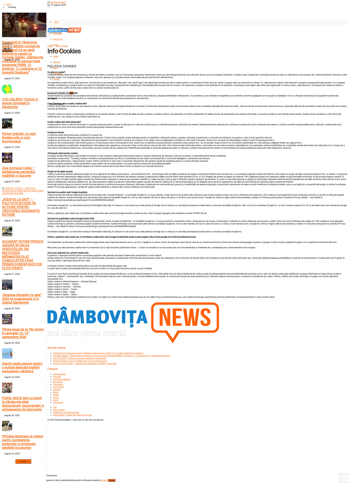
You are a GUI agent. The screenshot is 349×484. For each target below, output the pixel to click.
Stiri (56, 22)
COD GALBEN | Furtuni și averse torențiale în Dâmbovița (20, 103)
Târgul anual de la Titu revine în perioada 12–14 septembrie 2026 (23, 333)
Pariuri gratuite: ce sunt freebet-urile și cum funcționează (19, 137)
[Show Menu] (48, 26)
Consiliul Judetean (62, 379)
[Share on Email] (55, 60)
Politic (56, 395)
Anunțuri (56, 62)
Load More (23, 461)
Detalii (104, 480)
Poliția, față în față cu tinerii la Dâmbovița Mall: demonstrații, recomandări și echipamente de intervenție (23, 403)
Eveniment (58, 384)
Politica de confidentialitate (66, 412)
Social (55, 56)
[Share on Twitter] (51, 60)
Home (50, 46)
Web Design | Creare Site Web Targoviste (72, 415)
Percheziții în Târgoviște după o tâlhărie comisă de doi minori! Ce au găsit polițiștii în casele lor (21, 48)
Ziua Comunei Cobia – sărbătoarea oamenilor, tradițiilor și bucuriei (19, 172)
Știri (55, 407)
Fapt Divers (58, 39)
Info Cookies (62, 46)
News (55, 392)
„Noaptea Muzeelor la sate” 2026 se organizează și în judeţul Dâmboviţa (22, 298)
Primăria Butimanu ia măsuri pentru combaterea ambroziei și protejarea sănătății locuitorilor (22, 442)
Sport (55, 400)
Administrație (59, 374)
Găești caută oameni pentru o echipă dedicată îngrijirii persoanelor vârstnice (22, 367)
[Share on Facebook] (48, 60)
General (56, 389)
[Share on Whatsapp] (54, 60)
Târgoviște (58, 402)
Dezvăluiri (57, 382)
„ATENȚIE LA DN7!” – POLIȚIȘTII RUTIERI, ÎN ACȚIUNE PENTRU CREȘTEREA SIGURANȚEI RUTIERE (21, 207)
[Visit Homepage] (56, 2)
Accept (111, 480)
